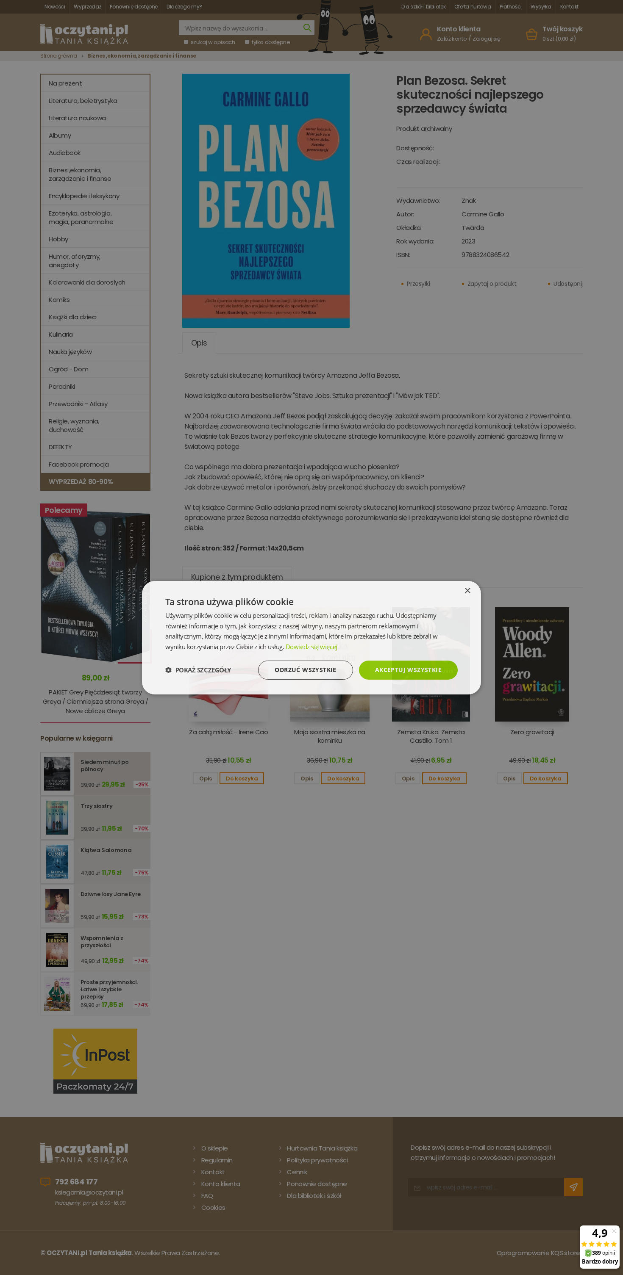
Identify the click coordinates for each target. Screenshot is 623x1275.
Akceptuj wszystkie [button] (408, 670)
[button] (198, 670)
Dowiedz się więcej (311, 646)
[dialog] (311, 637)
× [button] (467, 590)
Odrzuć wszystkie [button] (305, 670)
